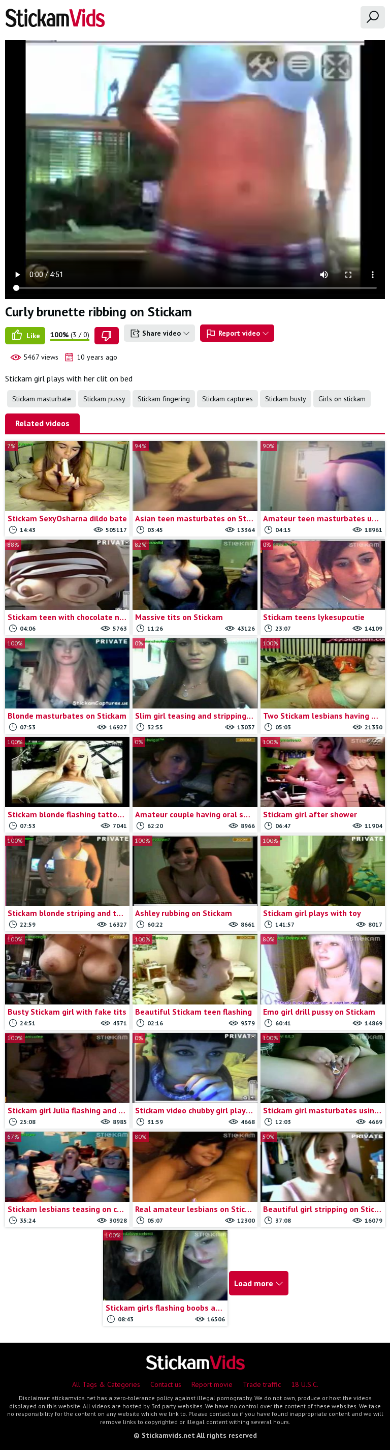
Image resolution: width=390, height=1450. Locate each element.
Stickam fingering (164, 398)
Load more (254, 1283)
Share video (161, 333)
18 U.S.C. (304, 1384)
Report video (239, 333)
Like (32, 335)
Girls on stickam (342, 398)
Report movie (212, 1384)
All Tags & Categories (106, 1384)
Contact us (165, 1384)
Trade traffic (262, 1384)
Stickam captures (227, 398)
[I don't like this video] (106, 335)
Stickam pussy (104, 398)
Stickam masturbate (41, 398)
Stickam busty (285, 398)
